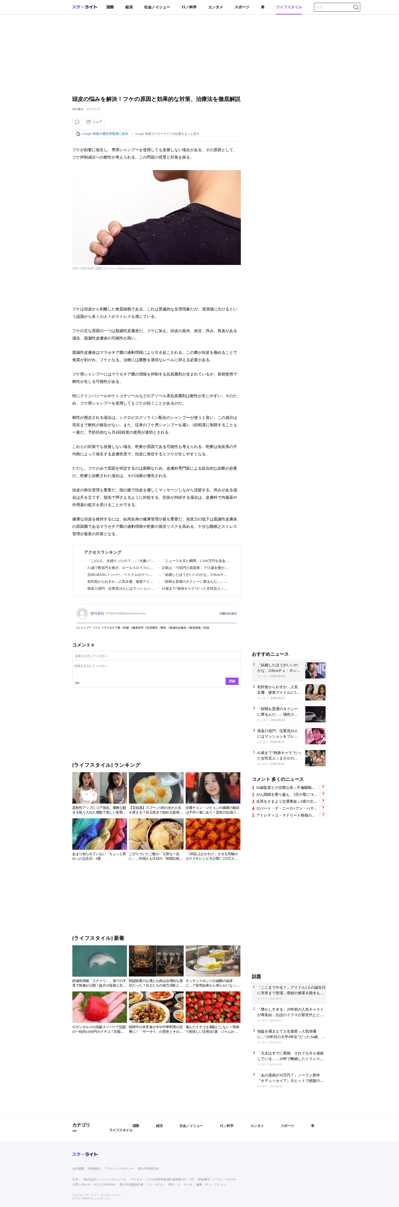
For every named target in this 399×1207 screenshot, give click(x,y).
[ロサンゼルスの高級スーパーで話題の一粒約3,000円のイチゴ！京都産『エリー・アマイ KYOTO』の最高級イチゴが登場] (99, 1013)
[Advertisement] (199, 54)
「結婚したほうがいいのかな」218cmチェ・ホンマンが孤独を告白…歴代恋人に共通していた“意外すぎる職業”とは (193, 575)
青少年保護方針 (148, 1168)
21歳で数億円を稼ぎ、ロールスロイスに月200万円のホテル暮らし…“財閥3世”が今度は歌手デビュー (119, 568)
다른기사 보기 (228, 613)
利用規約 (94, 1168)
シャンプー (85, 627)
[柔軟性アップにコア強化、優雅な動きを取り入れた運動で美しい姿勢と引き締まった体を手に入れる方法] (99, 794)
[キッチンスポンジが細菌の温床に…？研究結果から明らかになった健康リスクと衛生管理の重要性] (213, 967)
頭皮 (206, 627)
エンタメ (215, 7)
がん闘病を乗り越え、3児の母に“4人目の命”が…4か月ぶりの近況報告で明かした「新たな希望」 (287, 794)
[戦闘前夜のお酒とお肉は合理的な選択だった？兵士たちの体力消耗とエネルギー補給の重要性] (156, 967)
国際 (110, 7)
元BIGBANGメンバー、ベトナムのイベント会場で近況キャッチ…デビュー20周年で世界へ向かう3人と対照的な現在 (119, 575)
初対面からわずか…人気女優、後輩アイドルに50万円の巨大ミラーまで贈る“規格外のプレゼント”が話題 (118, 582)
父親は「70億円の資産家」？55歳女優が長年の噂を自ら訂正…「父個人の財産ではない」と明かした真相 (193, 568)
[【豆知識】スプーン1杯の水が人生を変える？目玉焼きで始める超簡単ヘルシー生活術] (156, 794)
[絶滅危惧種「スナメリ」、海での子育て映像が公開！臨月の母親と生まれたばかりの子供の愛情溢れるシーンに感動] (99, 967)
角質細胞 (195, 627)
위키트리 (77, 109)
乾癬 (126, 627)
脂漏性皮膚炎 (178, 627)
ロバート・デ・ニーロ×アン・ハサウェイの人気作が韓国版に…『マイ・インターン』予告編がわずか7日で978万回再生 (287, 808)
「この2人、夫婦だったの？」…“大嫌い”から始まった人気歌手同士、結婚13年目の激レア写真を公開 (119, 561)
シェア (97, 121)
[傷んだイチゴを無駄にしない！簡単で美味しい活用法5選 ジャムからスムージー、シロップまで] (213, 1013)
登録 (232, 681)
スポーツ (242, 7)
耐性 (163, 627)
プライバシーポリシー (119, 1168)
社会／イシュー (157, 7)
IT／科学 (189, 7)
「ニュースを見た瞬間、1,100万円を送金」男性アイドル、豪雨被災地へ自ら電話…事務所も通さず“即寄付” (193, 561)
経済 (129, 7)
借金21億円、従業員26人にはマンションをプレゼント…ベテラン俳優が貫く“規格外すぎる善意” (119, 589)
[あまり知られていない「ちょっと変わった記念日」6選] (99, 840)
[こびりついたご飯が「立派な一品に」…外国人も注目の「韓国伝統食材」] (156, 840)
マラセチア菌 (112, 627)
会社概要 (78, 1168)
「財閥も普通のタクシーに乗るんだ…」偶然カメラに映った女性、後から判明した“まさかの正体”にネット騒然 (192, 582)
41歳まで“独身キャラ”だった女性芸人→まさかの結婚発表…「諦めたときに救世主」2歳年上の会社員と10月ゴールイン (192, 589)
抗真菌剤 (152, 627)
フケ (97, 627)
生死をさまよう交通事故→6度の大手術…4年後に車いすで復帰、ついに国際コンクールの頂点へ (287, 801)
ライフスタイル (289, 7)
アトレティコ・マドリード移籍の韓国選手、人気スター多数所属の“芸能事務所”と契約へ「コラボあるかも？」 (287, 815)
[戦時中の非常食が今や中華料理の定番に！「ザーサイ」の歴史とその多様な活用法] (156, 1013)
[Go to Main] (84, 8)
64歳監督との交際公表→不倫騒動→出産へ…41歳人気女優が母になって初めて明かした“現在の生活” (287, 788)
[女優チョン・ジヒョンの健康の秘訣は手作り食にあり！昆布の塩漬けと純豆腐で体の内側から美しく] (213, 794)
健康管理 (137, 627)
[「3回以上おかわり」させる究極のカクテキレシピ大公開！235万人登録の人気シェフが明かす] (213, 840)
